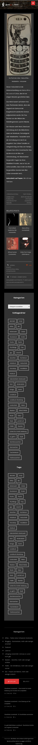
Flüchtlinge (10, 269)
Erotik (23, 337)
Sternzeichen (14, 447)
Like (30, 265)
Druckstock (13, 337)
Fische (12, 342)
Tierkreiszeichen (15, 458)
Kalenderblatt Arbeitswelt (18, 379)
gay (11, 353)
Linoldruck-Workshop (16, 400)
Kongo (12, 389)
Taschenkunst (14, 452)
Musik (11, 416)
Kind (11, 384)
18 (15, 693)
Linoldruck (13, 395)
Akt (19, 326)
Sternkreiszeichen (15, 442)
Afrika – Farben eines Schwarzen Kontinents (19, 638)
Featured (8, 647)
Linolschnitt (13, 405)
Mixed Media (23, 410)
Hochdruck (23, 358)
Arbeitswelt (13, 331)
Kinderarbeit (20, 384)
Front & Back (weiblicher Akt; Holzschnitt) (12, 230)
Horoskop (13, 368)
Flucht (8, 267)
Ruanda (20, 426)
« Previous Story (12, 194)
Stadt (21, 437)
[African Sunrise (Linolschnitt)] (12, 244)
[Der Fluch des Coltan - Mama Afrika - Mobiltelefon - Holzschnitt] (19, 45)
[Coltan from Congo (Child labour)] (26, 244)
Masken (12, 410)
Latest (26, 681)
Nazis (11, 421)
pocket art (21, 421)
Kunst (20, 389)
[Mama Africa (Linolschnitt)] (26, 219)
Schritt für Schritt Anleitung (18, 431)
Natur (19, 416)
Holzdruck (13, 363)
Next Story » (27, 194)
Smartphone (10, 271)
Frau (17, 269)
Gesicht (18, 353)
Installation (23, 368)
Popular (12, 681)
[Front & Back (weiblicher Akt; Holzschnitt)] (12, 219)
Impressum (7, 738)
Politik (12, 426)
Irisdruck (12, 374)
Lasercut (7, 651)
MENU (33, 3)
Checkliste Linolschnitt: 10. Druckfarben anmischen (18, 714)
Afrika (12, 265)
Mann (23, 405)
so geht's (12, 437)
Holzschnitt (23, 363)
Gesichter (13, 358)
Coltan (23, 331)
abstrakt (12, 321)
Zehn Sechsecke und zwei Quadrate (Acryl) (26, 199)
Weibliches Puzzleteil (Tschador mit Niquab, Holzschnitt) (11, 200)
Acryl (20, 321)
